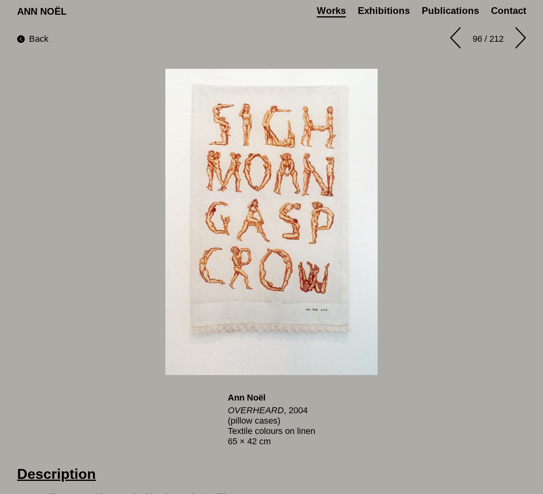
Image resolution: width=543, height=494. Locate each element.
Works (331, 10)
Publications (450, 10)
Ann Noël (247, 398)
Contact (508, 10)
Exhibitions (384, 10)
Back (38, 39)
